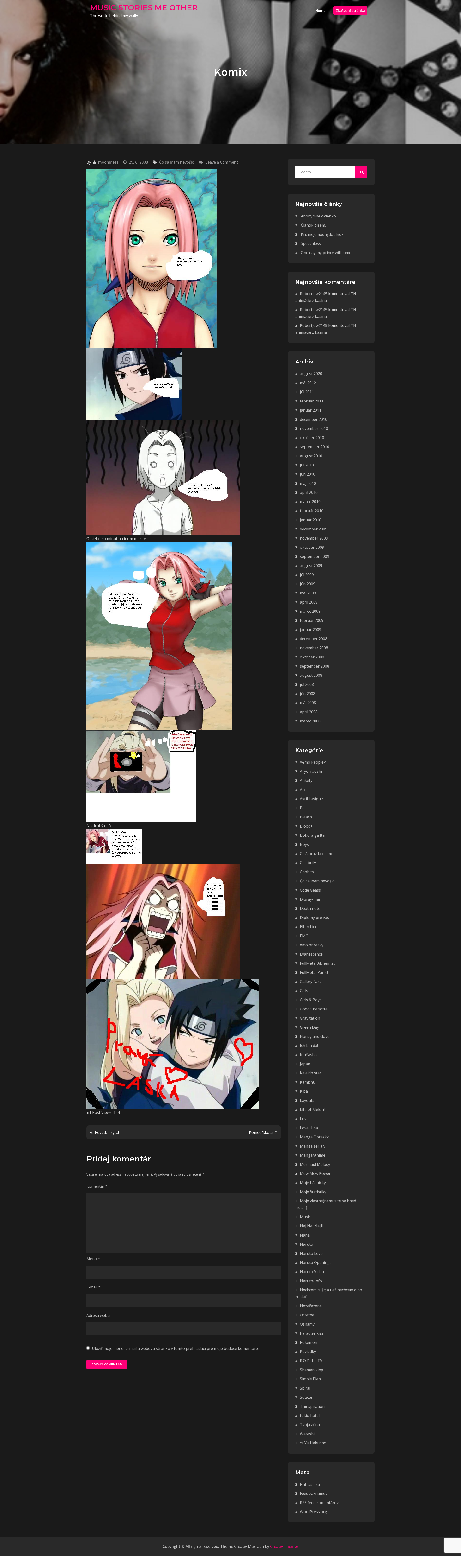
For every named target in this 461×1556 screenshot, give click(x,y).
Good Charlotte (314, 1009)
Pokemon (308, 1342)
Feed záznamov (314, 1493)
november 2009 (314, 538)
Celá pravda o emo (316, 853)
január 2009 (310, 629)
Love (304, 1118)
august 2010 (311, 456)
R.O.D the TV (311, 1360)
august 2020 (311, 373)
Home (320, 10)
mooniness (108, 162)
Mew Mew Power (315, 1173)
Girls (304, 990)
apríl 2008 (309, 711)
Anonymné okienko (318, 216)
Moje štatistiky (313, 1191)
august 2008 (311, 675)
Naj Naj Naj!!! (311, 1226)
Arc (303, 789)
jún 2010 (307, 474)
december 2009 (313, 529)
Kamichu (307, 1082)
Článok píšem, (313, 225)
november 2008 (314, 647)
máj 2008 (308, 702)
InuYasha (308, 1054)
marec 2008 (310, 721)
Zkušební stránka (350, 10)
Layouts (307, 1100)
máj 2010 (308, 483)
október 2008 (312, 657)
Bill (302, 807)
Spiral (305, 1388)
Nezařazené (311, 1305)
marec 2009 (310, 611)
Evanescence (311, 954)
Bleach (306, 817)
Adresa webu (98, 1315)
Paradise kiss (311, 1333)
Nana (305, 1235)
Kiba (304, 1091)
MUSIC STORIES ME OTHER (144, 7)
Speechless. (311, 243)
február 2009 (311, 620)
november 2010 (314, 428)
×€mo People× (313, 762)
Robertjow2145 (313, 293)
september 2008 (314, 666)
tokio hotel (310, 1415)
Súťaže (306, 1397)
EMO (304, 935)
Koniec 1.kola (261, 1132)
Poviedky (308, 1351)
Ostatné (307, 1315)
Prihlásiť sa (310, 1484)
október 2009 (312, 547)
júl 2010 (307, 465)
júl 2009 (307, 574)
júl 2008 (307, 684)
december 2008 (313, 638)
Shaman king (311, 1369)
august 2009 (311, 565)
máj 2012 (308, 382)
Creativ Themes (284, 1546)
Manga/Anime (312, 1155)
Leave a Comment (221, 162)
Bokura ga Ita (312, 835)
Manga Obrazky (314, 1137)
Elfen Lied (308, 926)
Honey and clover (315, 1036)
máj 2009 (308, 593)
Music (305, 1216)
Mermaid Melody (315, 1164)
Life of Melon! (312, 1109)
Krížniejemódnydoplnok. (322, 234)
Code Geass (310, 890)
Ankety (306, 780)
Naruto (306, 1244)
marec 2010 (310, 501)
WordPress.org (313, 1511)
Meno (93, 1258)
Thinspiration (312, 1406)
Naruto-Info (311, 1280)
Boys (304, 844)
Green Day (309, 1027)
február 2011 (311, 401)
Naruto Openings (316, 1262)
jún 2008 (307, 693)
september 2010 (314, 446)
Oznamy (307, 1324)
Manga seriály (312, 1146)
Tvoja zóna (310, 1424)
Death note (310, 908)
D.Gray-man (310, 899)
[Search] (361, 172)
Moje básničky (313, 1182)
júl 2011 (307, 392)
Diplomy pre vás (314, 917)
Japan (305, 1063)
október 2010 (312, 437)
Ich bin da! (309, 1045)
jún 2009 (307, 584)
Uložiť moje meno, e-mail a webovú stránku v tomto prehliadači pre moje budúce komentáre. (175, 1348)
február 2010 (311, 510)
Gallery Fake (311, 981)
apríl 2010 (309, 492)
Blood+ (306, 826)
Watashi (307, 1433)
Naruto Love (311, 1253)
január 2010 (310, 520)
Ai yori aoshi (311, 771)
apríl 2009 (309, 602)
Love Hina (309, 1127)
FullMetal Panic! (314, 972)
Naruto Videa (312, 1271)
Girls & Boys (310, 999)
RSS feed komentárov (319, 1502)
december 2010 (313, 419)
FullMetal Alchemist (317, 963)
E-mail (93, 1287)
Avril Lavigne (311, 798)
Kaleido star (310, 1073)
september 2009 (314, 556)
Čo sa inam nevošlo (176, 162)
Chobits (307, 871)
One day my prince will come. (326, 252)
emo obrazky (311, 945)
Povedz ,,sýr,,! (107, 1132)
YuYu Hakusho (313, 1443)
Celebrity (308, 862)
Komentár (97, 1186)
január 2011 (310, 410)
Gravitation (310, 1018)
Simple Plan (310, 1379)
